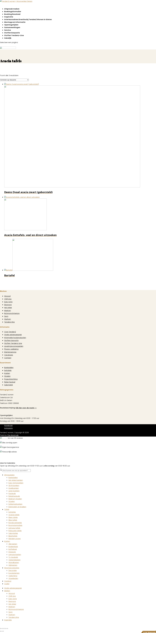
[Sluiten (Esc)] (7, 628)
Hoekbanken (13, 488)
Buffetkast (12, 549)
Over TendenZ (10, 332)
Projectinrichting (11, 379)
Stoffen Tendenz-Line (14, 35)
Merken (7, 591)
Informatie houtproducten (15, 337)
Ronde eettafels (15, 523)
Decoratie (12, 570)
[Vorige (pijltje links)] (1, 631)
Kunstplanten (14, 573)
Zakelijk (7, 38)
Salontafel (8, 385)
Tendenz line (9, 322)
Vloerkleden (13, 578)
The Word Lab (13, 435)
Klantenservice (10, 352)
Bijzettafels (12, 536)
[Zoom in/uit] (1, 628)
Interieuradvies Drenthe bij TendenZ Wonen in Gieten (28, 19)
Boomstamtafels (15, 525)
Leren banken (14, 491)
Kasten (7, 373)
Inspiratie (8, 620)
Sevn (6, 316)
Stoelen (7, 376)
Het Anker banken (15, 480)
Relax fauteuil (9, 382)
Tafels (6, 509)
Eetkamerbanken (15, 504)
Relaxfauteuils (14, 496)
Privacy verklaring (11, 349)
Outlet (6, 584)
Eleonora (8, 304)
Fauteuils (12, 493)
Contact (7, 358)
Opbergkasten (14, 560)
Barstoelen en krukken (17, 507)
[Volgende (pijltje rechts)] (3, 631)
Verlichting (12, 576)
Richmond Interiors (12, 313)
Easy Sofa (8, 302)
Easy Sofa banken (15, 483)
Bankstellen (8, 367)
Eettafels (7, 370)
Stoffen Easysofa (11, 340)
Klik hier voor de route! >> (26, 408)
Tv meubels (13, 557)
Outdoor (7, 581)
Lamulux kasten (14, 554)
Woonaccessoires (11, 568)
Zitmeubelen (9, 475)
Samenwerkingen (12, 27)
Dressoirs (12, 552)
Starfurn (7, 319)
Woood (7, 296)
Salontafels (13, 533)
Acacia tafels (13, 515)
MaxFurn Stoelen (15, 499)
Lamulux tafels (14, 528)
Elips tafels (12, 520)
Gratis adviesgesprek (13, 334)
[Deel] (5, 628)
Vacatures (8, 355)
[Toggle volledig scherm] (3, 628)
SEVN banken (13, 485)
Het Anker (8, 307)
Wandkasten (13, 562)
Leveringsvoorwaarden (13, 346)
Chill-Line (7, 299)
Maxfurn (7, 310)
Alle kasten (12, 544)
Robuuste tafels (15, 530)
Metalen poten (14, 538)
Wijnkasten (12, 565)
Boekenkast (13, 546)
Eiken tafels (13, 517)
